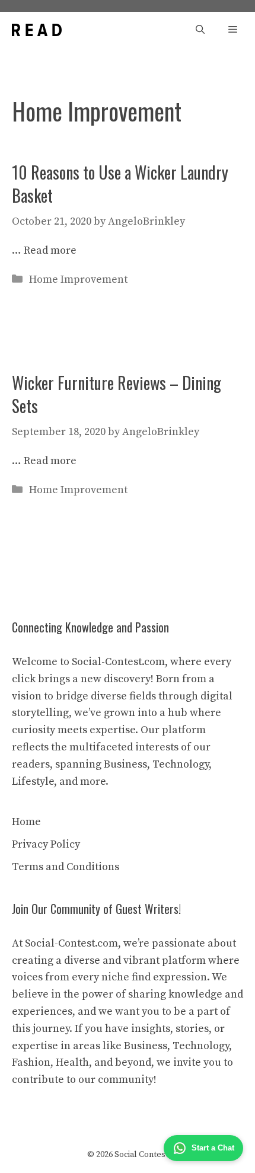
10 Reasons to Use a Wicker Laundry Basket (120, 183)
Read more (50, 250)
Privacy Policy (46, 844)
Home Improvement (78, 279)
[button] (200, 30)
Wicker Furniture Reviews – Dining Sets (116, 394)
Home (26, 822)
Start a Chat (213, 1147)
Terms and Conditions (65, 867)
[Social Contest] (37, 30)
